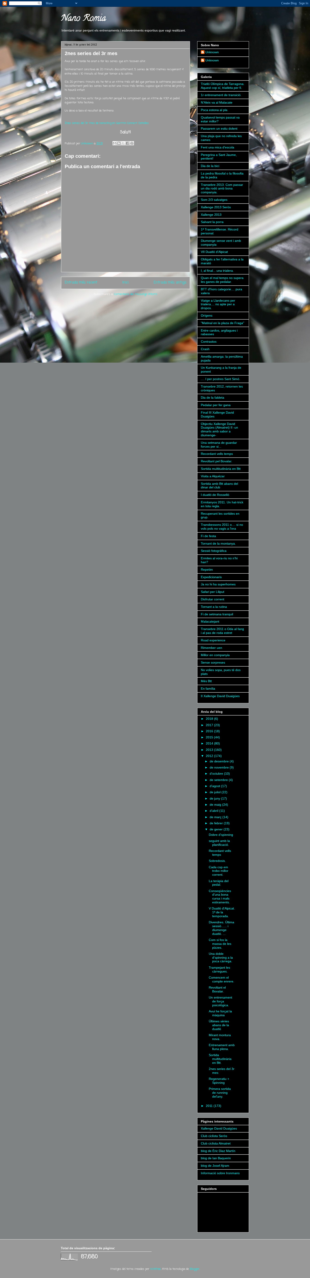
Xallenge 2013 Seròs (216, 207)
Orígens (206, 315)
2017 (210, 725)
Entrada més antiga (170, 282)
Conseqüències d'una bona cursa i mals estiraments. (220, 896)
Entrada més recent (81, 282)
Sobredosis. (217, 861)
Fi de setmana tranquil (217, 614)
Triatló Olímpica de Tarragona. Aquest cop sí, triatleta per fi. (222, 86)
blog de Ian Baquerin (216, 1158)
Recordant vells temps (217, 454)
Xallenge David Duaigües (219, 1128)
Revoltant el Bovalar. (217, 989)
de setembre (219, 780)
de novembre (220, 767)
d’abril (214, 810)
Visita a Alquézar (213, 476)
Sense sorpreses (213, 662)
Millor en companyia (215, 655)
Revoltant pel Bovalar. (216, 461)
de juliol (215, 792)
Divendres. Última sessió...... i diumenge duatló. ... (221, 927)
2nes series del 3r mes (91, 53)
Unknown (212, 52)
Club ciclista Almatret (216, 1143)
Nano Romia (83, 19)
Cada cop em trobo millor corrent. (218, 871)
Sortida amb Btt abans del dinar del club (219, 485)
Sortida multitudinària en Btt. (220, 1059)
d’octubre (217, 773)
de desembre (220, 761)
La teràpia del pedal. (219, 883)
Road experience (213, 640)
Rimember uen (211, 648)
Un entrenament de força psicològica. (220, 1001)
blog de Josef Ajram (215, 1165)
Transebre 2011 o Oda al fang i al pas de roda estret (222, 631)
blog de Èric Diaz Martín (218, 1151)
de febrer (217, 823)
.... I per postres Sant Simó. (220, 379)
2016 (210, 731)
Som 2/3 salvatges (214, 199)
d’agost (215, 786)
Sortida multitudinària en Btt (221, 468)
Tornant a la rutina (214, 607)
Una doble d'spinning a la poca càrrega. (221, 957)
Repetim (207, 569)
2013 (210, 750)
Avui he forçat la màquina (220, 1013)
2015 (210, 737)
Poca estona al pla (214, 110)
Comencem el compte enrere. (221, 979)
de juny (215, 798)
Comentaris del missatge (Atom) (135, 294)
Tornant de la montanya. (218, 543)
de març (216, 817)
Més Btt (206, 681)
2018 (210, 718)
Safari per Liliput (212, 592)
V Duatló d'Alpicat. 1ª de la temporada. (222, 912)
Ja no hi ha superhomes (218, 584)
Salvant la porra (212, 222)
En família (208, 688)
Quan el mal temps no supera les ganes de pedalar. (222, 280)
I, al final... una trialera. (217, 270)
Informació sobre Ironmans (220, 1173)
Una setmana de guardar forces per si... (219, 444)
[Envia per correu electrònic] (114, 143)
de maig (216, 804)
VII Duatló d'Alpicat (214, 252)
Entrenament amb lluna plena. (222, 1047)
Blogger (194, 1269)
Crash (205, 349)
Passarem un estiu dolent (219, 128)
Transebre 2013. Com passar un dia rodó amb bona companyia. (222, 188)
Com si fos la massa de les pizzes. (220, 943)
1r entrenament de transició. (221, 95)
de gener (217, 829)
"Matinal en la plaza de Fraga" (222, 323)
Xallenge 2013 (211, 214)
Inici (125, 282)
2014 (210, 743)
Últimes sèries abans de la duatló (219, 1025)
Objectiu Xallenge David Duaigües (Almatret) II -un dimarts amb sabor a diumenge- (219, 429)
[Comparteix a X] (123, 143)
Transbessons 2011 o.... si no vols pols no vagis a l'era (222, 526)
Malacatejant (210, 621)
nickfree (155, 1269)
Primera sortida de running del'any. (220, 1092)
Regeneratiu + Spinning (219, 1080)
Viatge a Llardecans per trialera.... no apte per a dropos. (218, 304)
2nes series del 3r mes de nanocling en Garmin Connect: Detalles (107, 123)
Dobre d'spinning (221, 835)
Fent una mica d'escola (217, 147)
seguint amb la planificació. (219, 842)
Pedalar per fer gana (216, 405)
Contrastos (209, 341)
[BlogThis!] (119, 143)
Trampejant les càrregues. (219, 969)
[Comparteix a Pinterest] (132, 143)
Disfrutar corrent (212, 599)
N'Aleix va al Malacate (216, 102)
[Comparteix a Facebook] (127, 143)
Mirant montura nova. (220, 1037)
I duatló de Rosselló (215, 495)
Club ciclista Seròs (214, 1136)
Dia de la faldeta (212, 397)
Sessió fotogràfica (213, 551)
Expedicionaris (211, 577)
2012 (210, 756)
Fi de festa (208, 536)
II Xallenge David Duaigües (220, 696)
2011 (210, 1106)
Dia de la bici (210, 166)
